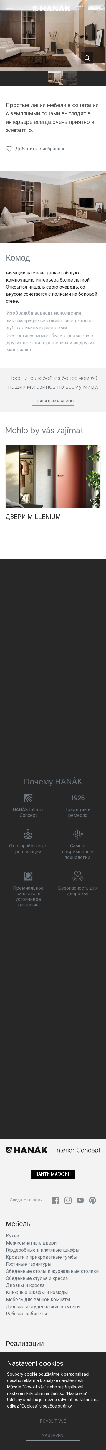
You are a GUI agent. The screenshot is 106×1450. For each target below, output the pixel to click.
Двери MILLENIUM (33, 516)
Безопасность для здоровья (78, 890)
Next (94, 479)
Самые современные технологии (77, 851)
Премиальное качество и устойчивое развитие (28, 896)
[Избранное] (80, 8)
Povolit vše (53, 1421)
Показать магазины (53, 401)
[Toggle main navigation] (10, 8)
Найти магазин (53, 1174)
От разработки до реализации (28, 848)
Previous (12, 479)
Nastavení (53, 1435)
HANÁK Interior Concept (28, 812)
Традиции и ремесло (77, 812)
